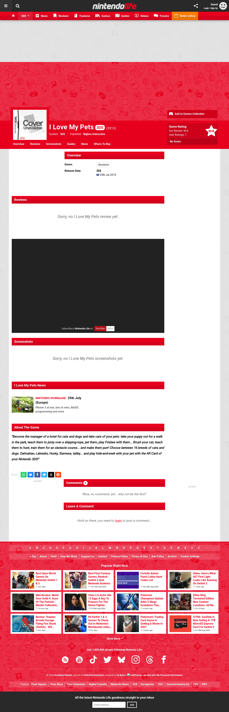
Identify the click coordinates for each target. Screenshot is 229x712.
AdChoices (136, 675)
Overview (18, 144)
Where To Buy (102, 144)
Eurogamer (147, 684)
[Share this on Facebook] (37, 474)
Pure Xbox (56, 684)
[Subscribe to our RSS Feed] (65, 660)
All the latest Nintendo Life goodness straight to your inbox (114, 697)
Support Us (87, 556)
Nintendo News (120, 684)
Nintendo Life (82, 328)
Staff (54, 556)
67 (30, 409)
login (118, 521)
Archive (172, 556)
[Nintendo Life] (114, 6)
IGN (135, 684)
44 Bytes (121, 675)
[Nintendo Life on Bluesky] (121, 660)
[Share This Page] (196, 6)
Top (33, 556)
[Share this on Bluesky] (30, 474)
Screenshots (53, 144)
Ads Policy (157, 556)
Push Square (39, 684)
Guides (71, 144)
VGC (160, 684)
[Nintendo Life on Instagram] (135, 660)
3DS (62, 134)
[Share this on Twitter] (44, 474)
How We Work (68, 556)
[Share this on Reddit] (58, 474)
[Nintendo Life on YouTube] (79, 660)
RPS (204, 684)
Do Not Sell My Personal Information (163, 675)
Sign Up (214, 8)
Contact (102, 556)
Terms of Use (139, 556)
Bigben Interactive (94, 134)
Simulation (103, 164)
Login (206, 8)
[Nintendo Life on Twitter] (107, 660)
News (84, 144)
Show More (114, 638)
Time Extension (76, 684)
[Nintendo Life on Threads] (150, 660)
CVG (195, 684)
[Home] (13, 16)
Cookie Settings (190, 556)
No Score (175, 141)
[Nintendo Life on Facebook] (164, 660)
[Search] (17, 6)
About (43, 556)
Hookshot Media (63, 675)
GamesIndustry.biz (178, 684)
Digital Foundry (98, 684)
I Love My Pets (76, 127)
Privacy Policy (119, 556)
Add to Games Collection (189, 113)
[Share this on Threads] (51, 474)
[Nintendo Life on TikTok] (93, 660)
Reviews (35, 144)
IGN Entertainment (94, 675)
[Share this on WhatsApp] (24, 474)
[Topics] (6, 6)
